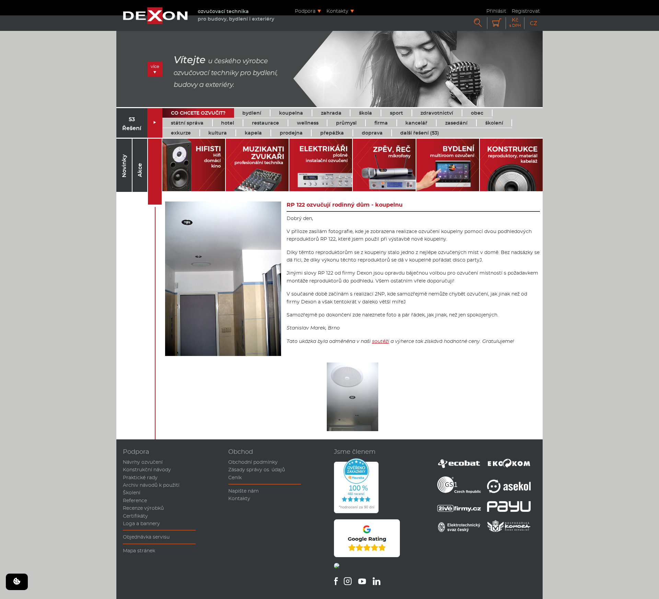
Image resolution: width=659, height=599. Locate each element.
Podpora (305, 11)
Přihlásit (496, 11)
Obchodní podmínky (253, 462)
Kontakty (337, 11)
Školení (131, 492)
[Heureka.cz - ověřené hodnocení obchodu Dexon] (356, 511)
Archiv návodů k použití (151, 485)
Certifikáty (135, 516)
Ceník (235, 477)
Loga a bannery (141, 523)
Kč (515, 22)
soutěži (380, 341)
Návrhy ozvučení (143, 462)
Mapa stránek (139, 551)
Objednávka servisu (146, 537)
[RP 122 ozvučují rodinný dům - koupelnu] (352, 429)
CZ (533, 23)
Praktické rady (140, 477)
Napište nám (243, 491)
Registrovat (526, 11)
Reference (135, 500)
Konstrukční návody (147, 469)
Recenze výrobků (143, 508)
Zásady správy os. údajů (256, 469)
